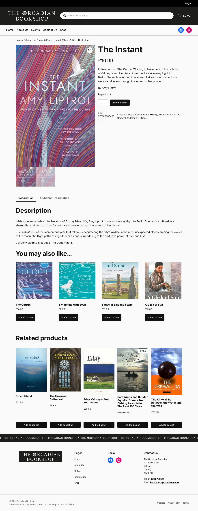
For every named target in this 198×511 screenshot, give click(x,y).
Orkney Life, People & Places (38, 40)
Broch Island (24, 396)
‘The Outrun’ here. (62, 242)
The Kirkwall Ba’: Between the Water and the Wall (166, 402)
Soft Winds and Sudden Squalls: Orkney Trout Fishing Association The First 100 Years (132, 402)
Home (19, 40)
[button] (90, 50)
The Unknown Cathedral (58, 398)
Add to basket (119, 102)
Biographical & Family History (142, 114)
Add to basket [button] (25, 317)
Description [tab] (26, 198)
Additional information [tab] (54, 198)
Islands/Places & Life (65, 40)
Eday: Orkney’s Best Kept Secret (96, 401)
